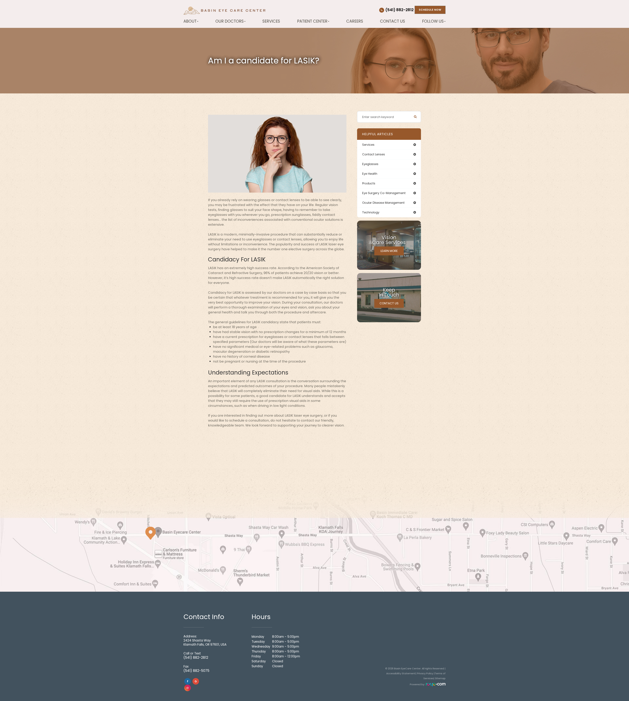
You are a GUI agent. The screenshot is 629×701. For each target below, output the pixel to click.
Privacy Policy (425, 673)
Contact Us (392, 21)
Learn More (389, 251)
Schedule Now (430, 10)
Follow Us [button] (433, 21)
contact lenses (373, 154)
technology (370, 212)
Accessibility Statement (401, 673)
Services (271, 21)
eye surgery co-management (384, 193)
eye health (369, 174)
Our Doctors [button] (229, 21)
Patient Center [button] (312, 21)
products (368, 183)
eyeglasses (370, 164)
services (368, 145)
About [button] (190, 21)
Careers (354, 21)
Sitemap (440, 678)
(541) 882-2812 (399, 9)
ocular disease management (383, 203)
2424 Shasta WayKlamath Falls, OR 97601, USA (205, 642)
